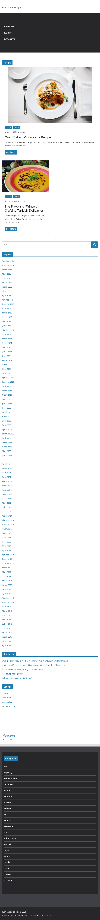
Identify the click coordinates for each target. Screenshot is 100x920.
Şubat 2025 (7, 325)
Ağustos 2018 (8, 598)
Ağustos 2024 (8, 330)
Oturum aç (6, 693)
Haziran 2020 (8, 529)
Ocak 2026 (6, 278)
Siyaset (7, 856)
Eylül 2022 (6, 425)
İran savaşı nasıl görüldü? (13, 674)
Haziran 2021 (8, 490)
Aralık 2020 (7, 516)
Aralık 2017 (7, 632)
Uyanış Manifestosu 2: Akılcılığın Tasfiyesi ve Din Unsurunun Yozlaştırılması (35, 661)
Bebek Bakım (10, 778)
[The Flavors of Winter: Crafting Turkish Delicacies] (25, 176)
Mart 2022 (6, 451)
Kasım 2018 (7, 585)
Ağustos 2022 (8, 429)
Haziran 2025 (8, 308)
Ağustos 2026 (8, 261)
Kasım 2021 (7, 468)
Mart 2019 (6, 572)
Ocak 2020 (6, 542)
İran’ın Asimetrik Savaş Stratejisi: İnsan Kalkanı (22, 669)
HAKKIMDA (9, 26)
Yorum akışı (7, 702)
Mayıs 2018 (7, 611)
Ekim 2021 (6, 472)
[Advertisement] (57, 33)
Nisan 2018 (7, 615)
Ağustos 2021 (8, 481)
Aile (5, 766)
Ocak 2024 (6, 356)
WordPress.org (8, 706)
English (8, 127)
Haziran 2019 (8, 563)
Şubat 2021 (7, 507)
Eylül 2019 (6, 550)
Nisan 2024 (7, 343)
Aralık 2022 (7, 412)
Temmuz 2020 (8, 524)
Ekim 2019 (6, 546)
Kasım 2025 (7, 287)
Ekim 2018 (6, 589)
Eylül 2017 (6, 645)
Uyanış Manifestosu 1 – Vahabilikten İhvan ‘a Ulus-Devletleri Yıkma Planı (33, 665)
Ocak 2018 (6, 628)
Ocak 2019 (6, 576)
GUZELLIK (8, 826)
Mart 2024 (6, 347)
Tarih (6, 868)
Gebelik (7, 808)
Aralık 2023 (7, 360)
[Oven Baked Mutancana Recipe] (50, 95)
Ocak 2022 (6, 459)
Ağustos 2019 (8, 554)
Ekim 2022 (6, 421)
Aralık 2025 (7, 282)
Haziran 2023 (8, 386)
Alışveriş (8, 772)
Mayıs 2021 (7, 494)
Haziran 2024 (8, 334)
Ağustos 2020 (8, 520)
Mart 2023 (6, 399)
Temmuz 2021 (8, 485)
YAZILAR (16, 127)
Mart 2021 (6, 503)
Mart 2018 (6, 619)
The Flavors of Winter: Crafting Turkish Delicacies (24, 208)
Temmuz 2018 (8, 602)
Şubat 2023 (7, 403)
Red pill (7, 844)
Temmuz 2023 (8, 382)
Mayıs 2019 (7, 567)
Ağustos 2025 (8, 300)
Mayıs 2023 (7, 390)
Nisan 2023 (7, 395)
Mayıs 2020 (7, 533)
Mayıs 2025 (7, 313)
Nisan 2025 (7, 317)
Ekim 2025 (6, 291)
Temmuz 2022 (8, 434)
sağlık (6, 850)
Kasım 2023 (7, 364)
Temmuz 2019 (8, 559)
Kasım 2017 (7, 637)
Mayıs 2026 (7, 269)
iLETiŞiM (8, 33)
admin (22, 132)
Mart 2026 (6, 274)
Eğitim (7, 790)
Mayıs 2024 (7, 338)
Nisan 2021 (7, 498)
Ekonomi (8, 796)
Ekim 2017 (6, 641)
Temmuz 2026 (8, 265)
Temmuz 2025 (8, 304)
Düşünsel (8, 784)
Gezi (6, 814)
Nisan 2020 (7, 537)
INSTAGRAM (9, 39)
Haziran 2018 (8, 606)
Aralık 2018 (7, 580)
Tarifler (7, 862)
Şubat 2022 (7, 455)
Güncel (7, 820)
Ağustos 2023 (8, 377)
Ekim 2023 (6, 369)
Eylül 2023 (6, 373)
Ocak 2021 (6, 511)
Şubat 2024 (7, 351)
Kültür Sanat (10, 838)
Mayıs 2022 (7, 442)
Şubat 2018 (7, 624)
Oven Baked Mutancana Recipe (28, 137)
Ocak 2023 (6, 408)
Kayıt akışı (6, 697)
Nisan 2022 (7, 446)
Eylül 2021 (6, 477)
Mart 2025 (6, 321)
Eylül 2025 (6, 295)
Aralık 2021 (7, 464)
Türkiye (7, 874)
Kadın (6, 832)
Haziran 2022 (8, 438)
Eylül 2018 (6, 593)
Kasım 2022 (7, 416)
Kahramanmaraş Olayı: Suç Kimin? (17, 678)
